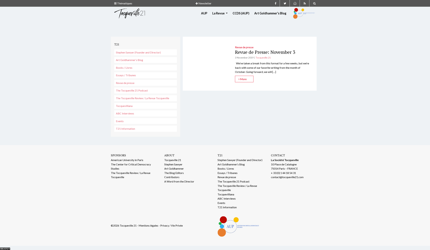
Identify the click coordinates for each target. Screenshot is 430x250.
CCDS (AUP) (241, 13)
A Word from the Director (179, 181)
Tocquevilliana (124, 105)
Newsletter (204, 3)
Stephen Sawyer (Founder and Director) (138, 52)
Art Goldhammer (174, 168)
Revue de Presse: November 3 (265, 52)
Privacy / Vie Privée (171, 225)
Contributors (171, 177)
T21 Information (125, 128)
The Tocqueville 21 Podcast (132, 90)
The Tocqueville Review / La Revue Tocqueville (142, 98)
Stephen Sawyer (173, 164)
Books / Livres (124, 67)
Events (120, 121)
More (243, 79)
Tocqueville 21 (263, 57)
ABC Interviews (125, 113)
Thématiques (124, 3)
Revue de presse (125, 82)
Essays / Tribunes (126, 75)
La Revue (218, 13)
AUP (204, 13)
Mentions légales (148, 225)
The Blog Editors (174, 172)
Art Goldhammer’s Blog (270, 13)
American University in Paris (127, 160)
